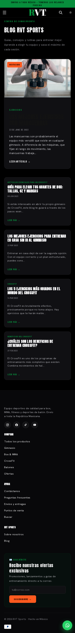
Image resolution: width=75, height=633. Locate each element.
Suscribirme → (23, 599)
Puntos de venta (14, 510)
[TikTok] (25, 425)
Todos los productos (17, 441)
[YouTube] (34, 425)
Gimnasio (9, 447)
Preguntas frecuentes (17, 497)
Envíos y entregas (15, 504)
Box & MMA (11, 454)
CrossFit (9, 460)
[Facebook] (16, 425)
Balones (9, 467)
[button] (4, 12)
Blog (6, 540)
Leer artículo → (20, 161)
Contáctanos (12, 491)
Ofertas (9, 473)
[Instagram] (7, 425)
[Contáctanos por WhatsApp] (67, 625)
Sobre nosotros (14, 534)
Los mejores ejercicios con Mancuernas (36, 120)
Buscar (8, 516)
